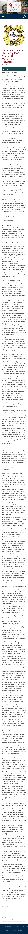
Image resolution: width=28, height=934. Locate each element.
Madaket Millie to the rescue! (9, 912)
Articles (6, 906)
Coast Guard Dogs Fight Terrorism (10, 918)
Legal (23, 926)
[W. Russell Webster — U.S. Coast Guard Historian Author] (14, 7)
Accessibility (9, 926)
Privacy (17, 926)
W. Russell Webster (16, 930)
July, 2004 (4, 64)
